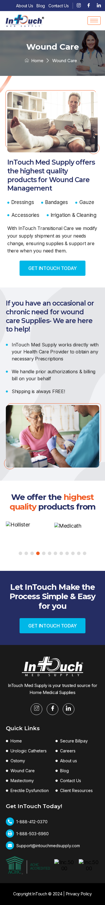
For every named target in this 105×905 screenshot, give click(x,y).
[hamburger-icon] (94, 20)
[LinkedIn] (98, 5)
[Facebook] (88, 5)
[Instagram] (78, 5)
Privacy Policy (79, 893)
